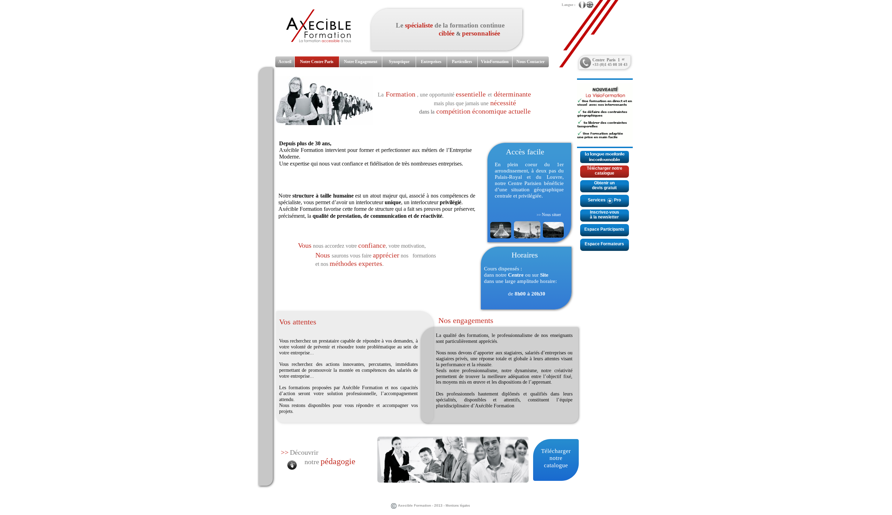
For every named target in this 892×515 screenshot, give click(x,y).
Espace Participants (604, 229)
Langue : (567, 5)
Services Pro (604, 200)
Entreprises (431, 61)
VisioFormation (495, 61)
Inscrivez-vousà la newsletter (604, 215)
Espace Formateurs (604, 243)
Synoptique (399, 61)
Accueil (284, 61)
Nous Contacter (530, 61)
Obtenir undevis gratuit (604, 185)
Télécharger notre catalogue (604, 171)
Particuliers (462, 61)
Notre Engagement (360, 61)
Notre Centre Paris (316, 61)
